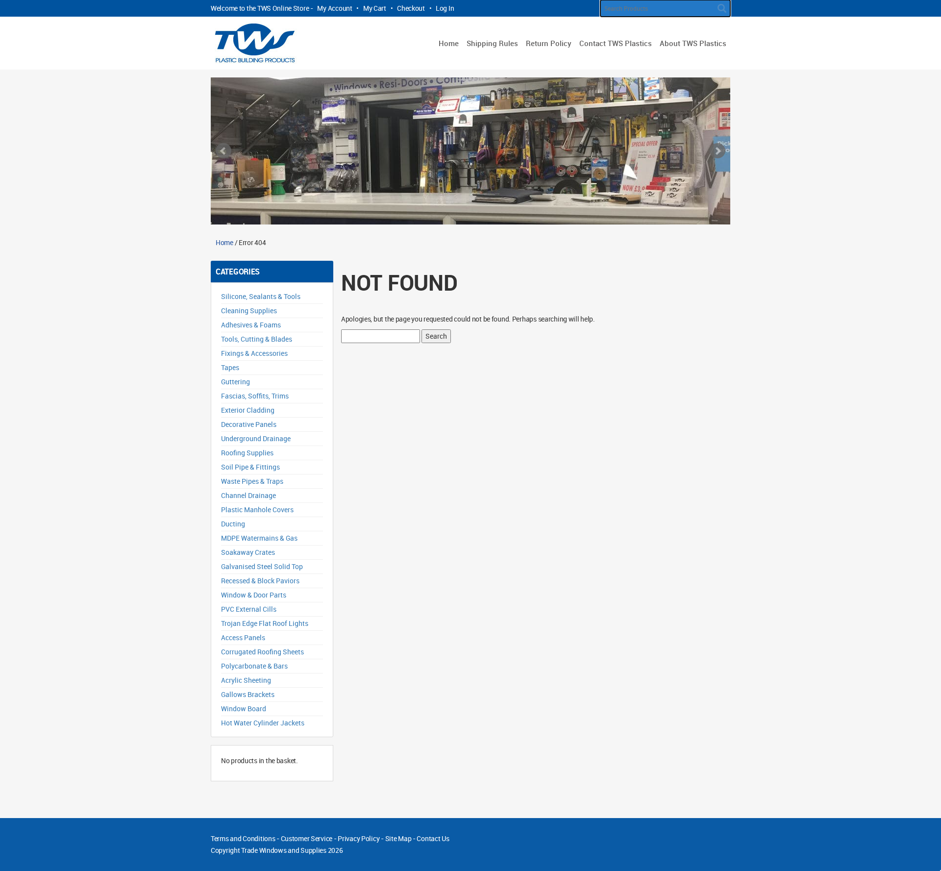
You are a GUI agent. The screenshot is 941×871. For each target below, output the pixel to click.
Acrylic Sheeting (246, 680)
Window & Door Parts (253, 594)
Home (449, 43)
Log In (445, 8)
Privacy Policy (358, 838)
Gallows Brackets (247, 694)
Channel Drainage (248, 495)
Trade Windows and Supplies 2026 (292, 850)
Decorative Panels (248, 424)
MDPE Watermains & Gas (259, 538)
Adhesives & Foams (251, 324)
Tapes (230, 367)
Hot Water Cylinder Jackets (262, 722)
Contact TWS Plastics (615, 43)
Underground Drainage (256, 438)
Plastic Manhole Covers (257, 509)
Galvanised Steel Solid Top (262, 566)
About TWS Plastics (693, 43)
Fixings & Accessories (254, 353)
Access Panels (243, 637)
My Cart (374, 8)
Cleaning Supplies (249, 310)
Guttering (235, 381)
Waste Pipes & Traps (252, 481)
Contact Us (433, 838)
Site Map (398, 838)
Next (717, 151)
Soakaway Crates (248, 552)
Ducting (233, 523)
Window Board (243, 708)
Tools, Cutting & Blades (256, 339)
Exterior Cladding (247, 410)
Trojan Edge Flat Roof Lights (264, 623)
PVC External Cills (248, 609)
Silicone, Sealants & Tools (260, 296)
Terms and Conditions (243, 838)
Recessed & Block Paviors (260, 580)
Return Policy (548, 43)
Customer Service (307, 838)
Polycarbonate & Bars (254, 666)
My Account (334, 8)
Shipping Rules (492, 43)
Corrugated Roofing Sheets (262, 651)
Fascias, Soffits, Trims (255, 395)
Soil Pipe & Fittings (250, 467)
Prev (223, 151)
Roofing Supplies (247, 452)
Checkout (411, 8)
